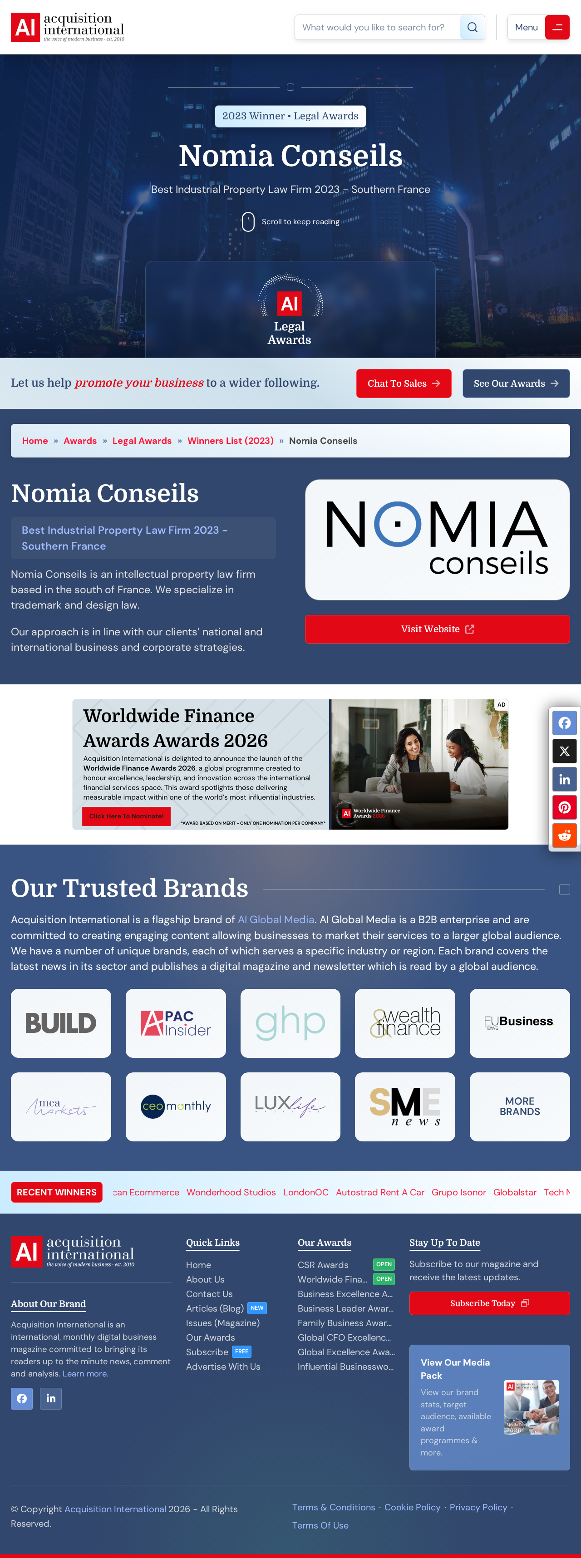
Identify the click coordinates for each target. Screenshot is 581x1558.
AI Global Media (276, 919)
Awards (80, 441)
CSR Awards (323, 1265)
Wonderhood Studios (149, 1192)
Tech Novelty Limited (506, 1192)
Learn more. (85, 1373)
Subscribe (207, 1352)
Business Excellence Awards (346, 1294)
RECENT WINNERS (57, 1192)
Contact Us (209, 1294)
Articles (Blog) (215, 1308)
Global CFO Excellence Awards (346, 1337)
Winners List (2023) (230, 441)
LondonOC (223, 1192)
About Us (205, 1279)
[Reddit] (564, 835)
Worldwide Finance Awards (333, 1279)
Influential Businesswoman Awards (346, 1366)
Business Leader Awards (346, 1308)
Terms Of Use (320, 1525)
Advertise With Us (223, 1366)
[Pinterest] (564, 807)
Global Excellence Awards (346, 1352)
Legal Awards (142, 441)
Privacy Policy (478, 1507)
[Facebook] (564, 723)
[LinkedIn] (564, 779)
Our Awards (210, 1337)
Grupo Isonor (377, 1192)
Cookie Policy (412, 1507)
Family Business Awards (346, 1323)
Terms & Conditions (333, 1507)
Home (35, 441)
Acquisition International (115, 1509)
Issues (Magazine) (223, 1323)
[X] (564, 751)
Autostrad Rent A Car (298, 1192)
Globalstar (432, 1192)
